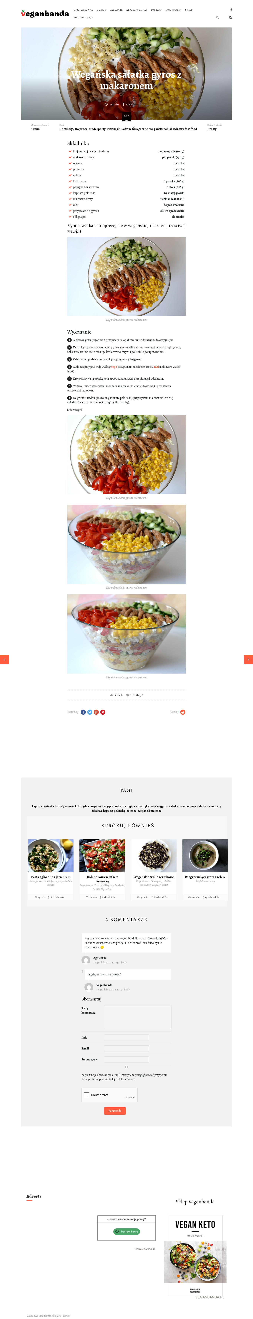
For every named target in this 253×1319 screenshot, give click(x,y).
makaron (120, 806)
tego (114, 367)
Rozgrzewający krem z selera (205, 877)
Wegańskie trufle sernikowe (154, 877)
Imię (84, 1038)
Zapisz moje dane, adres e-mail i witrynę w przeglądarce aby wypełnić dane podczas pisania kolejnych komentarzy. (124, 1077)
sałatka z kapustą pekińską (108, 811)
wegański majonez (150, 811)
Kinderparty (97, 129)
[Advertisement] (126, 747)
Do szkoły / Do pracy (73, 129)
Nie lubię (135, 695)
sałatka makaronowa (182, 806)
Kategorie (116, 9)
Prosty (212, 129)
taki (156, 367)
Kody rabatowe (83, 17)
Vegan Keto (106, 889)
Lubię (117, 695)
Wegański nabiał (160, 129)
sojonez (131, 811)
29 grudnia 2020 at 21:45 (106, 962)
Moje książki (174, 9)
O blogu (101, 9)
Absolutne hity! (136, 9)
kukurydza (82, 806)
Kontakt (156, 9)
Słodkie (167, 881)
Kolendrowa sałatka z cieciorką (102, 879)
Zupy (212, 881)
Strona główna (83, 9)
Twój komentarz (88, 1010)
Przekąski (113, 129)
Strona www (89, 1059)
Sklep (188, 9)
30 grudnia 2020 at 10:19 (109, 989)
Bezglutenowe (86, 885)
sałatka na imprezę (209, 806)
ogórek (132, 806)
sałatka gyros (159, 806)
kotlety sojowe (64, 806)
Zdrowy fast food (185, 129)
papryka (144, 806)
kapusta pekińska (43, 806)
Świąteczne (140, 129)
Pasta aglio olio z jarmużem (50, 877)
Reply (124, 962)
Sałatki (126, 129)
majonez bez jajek (101, 806)
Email (85, 1049)
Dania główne (35, 881)
